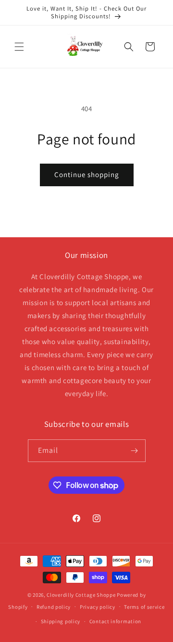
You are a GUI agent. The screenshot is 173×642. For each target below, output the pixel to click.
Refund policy (54, 606)
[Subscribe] (134, 450)
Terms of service (144, 606)
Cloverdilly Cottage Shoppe (81, 594)
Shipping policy (61, 621)
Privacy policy (97, 606)
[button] (19, 46)
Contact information (115, 621)
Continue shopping (86, 174)
